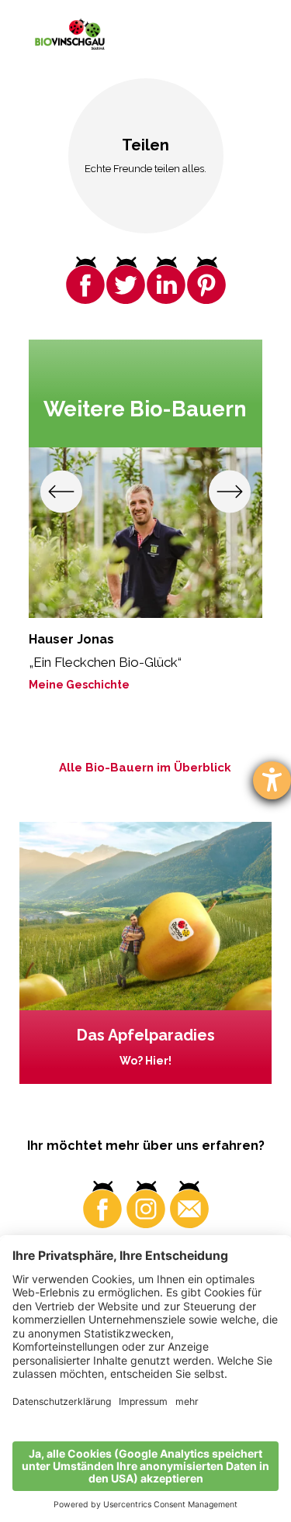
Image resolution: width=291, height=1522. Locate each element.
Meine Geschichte (79, 684)
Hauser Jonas (71, 639)
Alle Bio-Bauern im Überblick (145, 768)
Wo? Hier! (145, 1060)
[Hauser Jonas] (145, 532)
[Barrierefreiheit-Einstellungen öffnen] (272, 780)
